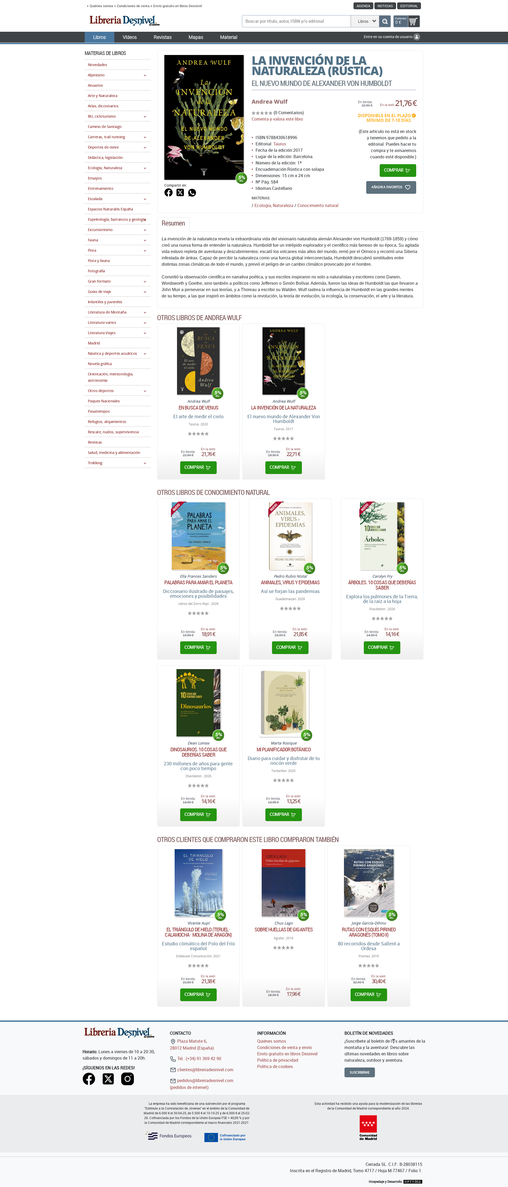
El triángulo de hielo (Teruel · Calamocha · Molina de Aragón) (198, 932)
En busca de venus (198, 407)
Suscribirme (360, 1072)
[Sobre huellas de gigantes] (283, 883)
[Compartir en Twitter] (180, 192)
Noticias (385, 5)
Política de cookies (275, 1066)
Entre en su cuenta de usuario (388, 36)
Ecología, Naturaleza (274, 205)
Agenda (363, 5)
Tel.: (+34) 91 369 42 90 (198, 1058)
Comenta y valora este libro (277, 119)
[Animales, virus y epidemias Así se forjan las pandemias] (290, 536)
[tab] (173, 224)
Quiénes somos (101, 5)
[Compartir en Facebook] (168, 192)
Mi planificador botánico (284, 749)
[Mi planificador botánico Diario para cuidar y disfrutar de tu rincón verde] (283, 703)
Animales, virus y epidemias (290, 582)
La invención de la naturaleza (283, 407)
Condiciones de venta (133, 5)
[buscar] (385, 21)
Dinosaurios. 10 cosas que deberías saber (198, 752)
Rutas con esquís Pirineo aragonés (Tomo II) (368, 932)
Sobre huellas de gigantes (284, 929)
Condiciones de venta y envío (284, 1047)
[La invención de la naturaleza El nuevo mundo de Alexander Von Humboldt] (283, 361)
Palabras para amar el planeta (198, 582)
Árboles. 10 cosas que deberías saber (382, 585)
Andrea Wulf (270, 101)
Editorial (409, 5)
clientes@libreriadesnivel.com (204, 1070)
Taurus (279, 144)
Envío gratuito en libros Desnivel (177, 5)
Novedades (97, 64)
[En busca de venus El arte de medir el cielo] (198, 361)
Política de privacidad (277, 1060)
